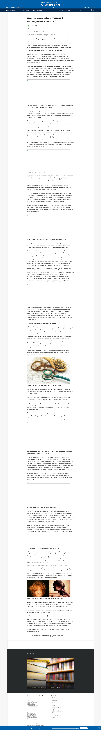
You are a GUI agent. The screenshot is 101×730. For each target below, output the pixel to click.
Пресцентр (18, 7)
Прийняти (84, 728)
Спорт (33, 10)
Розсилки (53, 717)
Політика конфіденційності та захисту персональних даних (56, 711)
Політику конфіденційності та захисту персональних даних (65, 728)
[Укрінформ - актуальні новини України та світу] (50, 5)
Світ (18, 10)
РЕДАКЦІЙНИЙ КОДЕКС (56, 715)
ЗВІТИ (53, 714)
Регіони (22, 10)
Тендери (53, 705)
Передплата (54, 700)
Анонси (23, 7)
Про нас (53, 697)
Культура (28, 10)
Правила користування (56, 703)
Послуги (8, 7)
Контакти (61, 10)
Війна (7, 10)
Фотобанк (13, 7)
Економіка (12, 10)
